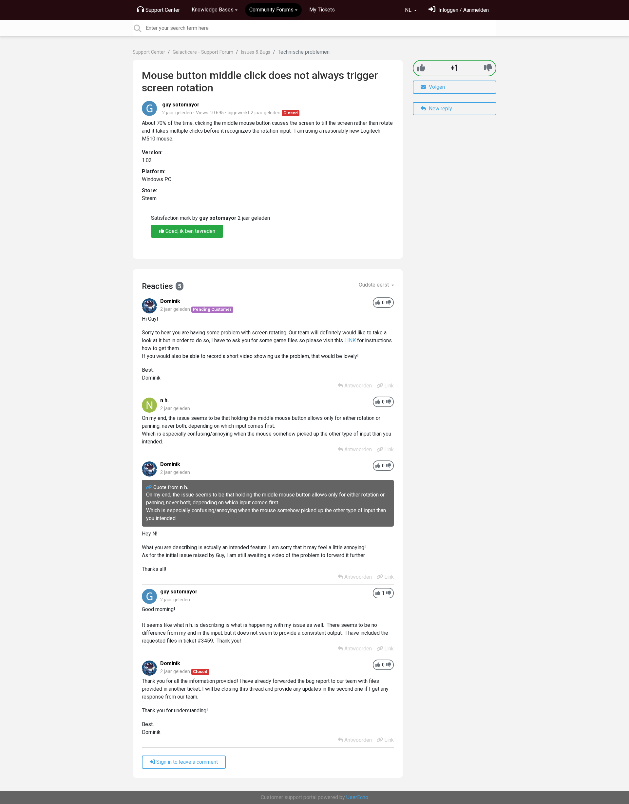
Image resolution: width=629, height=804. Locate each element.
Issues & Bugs (255, 52)
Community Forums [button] (271, 10)
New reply (440, 108)
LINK (350, 340)
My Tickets (322, 10)
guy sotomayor (181, 105)
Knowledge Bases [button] (213, 10)
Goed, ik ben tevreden (189, 231)
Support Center (162, 10)
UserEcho (357, 797)
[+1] (421, 68)
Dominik (170, 301)
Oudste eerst (374, 285)
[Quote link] (149, 487)
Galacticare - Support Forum (203, 52)
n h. (164, 400)
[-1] (488, 68)
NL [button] (409, 10)
